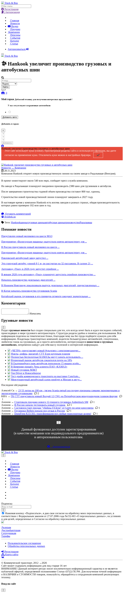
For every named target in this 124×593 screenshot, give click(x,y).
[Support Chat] (9, 495)
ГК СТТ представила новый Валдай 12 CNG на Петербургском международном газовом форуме (64, 396)
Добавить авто (10, 117)
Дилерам (6, 527)
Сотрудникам (8, 533)
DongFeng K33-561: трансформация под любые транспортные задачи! (52, 413)
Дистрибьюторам (10, 530)
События (15, 38)
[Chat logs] (9, 492)
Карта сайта (11, 554)
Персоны (15, 35)
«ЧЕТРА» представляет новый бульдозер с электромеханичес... (45, 350)
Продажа (15, 29)
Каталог (14, 40)
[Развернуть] (3, 327)
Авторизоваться (17, 49)
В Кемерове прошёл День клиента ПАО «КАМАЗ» (39, 366)
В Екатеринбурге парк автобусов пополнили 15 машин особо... (46, 363)
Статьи (14, 43)
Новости (15, 23)
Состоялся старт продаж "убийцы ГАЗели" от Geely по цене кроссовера (53, 407)
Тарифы (5, 536)
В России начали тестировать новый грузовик (39, 405)
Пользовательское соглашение (24, 543)
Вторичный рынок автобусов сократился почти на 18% (41, 360)
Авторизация (12, 12)
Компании (14, 32)
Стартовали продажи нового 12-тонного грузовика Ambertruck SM (51, 402)
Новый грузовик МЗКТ (24, 370)
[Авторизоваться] (2, 146)
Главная (14, 20)
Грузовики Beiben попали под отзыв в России (39, 410)
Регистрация (11, 9)
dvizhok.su (10, 216)
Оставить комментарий (18, 213)
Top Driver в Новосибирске (26, 373)
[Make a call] (9, 498)
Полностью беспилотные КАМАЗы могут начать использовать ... (47, 357)
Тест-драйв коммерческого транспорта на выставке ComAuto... (45, 376)
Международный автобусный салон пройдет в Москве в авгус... (46, 379)
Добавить (7, 143)
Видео (14, 26)
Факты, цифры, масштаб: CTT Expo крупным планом (40, 353)
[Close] (59, 422)
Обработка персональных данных (26, 546)
